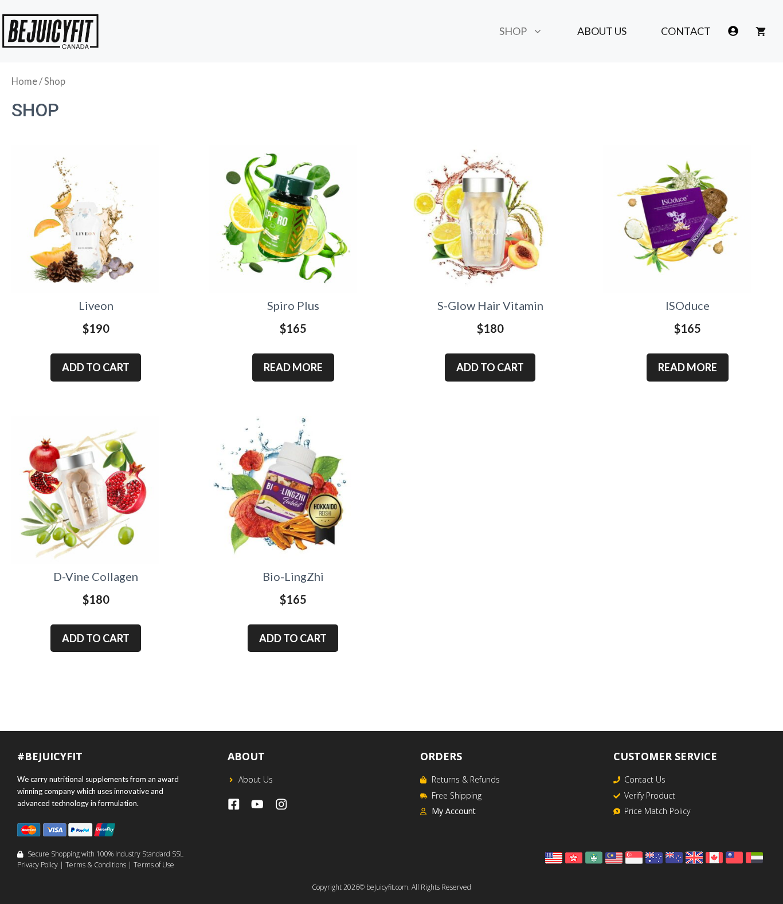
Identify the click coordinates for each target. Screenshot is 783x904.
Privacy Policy (37, 865)
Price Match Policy (657, 810)
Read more (293, 367)
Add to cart (96, 367)
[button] (543, 30)
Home (24, 81)
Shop (513, 31)
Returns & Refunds (466, 779)
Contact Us (644, 779)
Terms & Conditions (95, 865)
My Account (454, 810)
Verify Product (649, 795)
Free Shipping (456, 795)
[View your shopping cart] (760, 30)
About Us (602, 31)
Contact (686, 31)
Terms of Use (154, 865)
